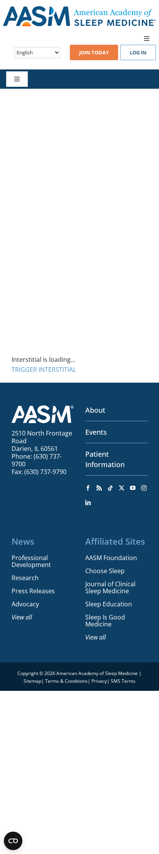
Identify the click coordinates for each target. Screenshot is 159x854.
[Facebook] (88, 488)
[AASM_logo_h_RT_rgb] (79, 9)
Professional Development (31, 561)
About (95, 410)
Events (96, 432)
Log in (138, 52)
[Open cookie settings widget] (13, 841)
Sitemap (32, 681)
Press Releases (33, 591)
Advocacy (25, 604)
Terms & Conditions (66, 681)
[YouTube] (132, 488)
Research (25, 578)
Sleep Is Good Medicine (105, 620)
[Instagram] (144, 488)
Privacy (99, 681)
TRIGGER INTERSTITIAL (44, 369)
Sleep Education (108, 604)
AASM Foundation (111, 558)
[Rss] (99, 488)
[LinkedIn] (88, 502)
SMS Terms (123, 681)
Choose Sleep (105, 571)
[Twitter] (121, 488)
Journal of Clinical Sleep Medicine (110, 587)
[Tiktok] (110, 488)
